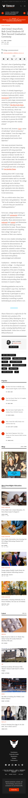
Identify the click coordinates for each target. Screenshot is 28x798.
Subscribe (14, 789)
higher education (7, 372)
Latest (3, 613)
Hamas (4, 368)
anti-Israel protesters (8, 355)
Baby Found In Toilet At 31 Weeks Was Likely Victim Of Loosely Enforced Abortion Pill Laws (12, 639)
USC (16, 372)
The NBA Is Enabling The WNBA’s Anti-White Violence (12, 697)
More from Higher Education (11, 486)
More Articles (13, 347)
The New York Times (16, 105)
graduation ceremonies (19, 365)
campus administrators (19, 358)
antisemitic (13, 215)
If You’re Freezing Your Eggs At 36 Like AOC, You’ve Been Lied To (12, 725)
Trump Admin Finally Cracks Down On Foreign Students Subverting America (12, 571)
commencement (6, 365)
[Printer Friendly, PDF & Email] (24, 59)
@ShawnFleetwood (17, 343)
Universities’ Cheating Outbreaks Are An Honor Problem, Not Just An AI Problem (13, 600)
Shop (3, 447)
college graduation (16, 361)
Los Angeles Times (10, 169)
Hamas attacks (13, 368)
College (5, 361)
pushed (13, 222)
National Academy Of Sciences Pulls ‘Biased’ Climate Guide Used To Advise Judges (12, 668)
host (19, 129)
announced (5, 98)
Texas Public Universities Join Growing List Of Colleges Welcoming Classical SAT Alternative (14, 541)
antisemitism (6, 358)
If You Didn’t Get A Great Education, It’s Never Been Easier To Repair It (13, 511)
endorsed (4, 222)
